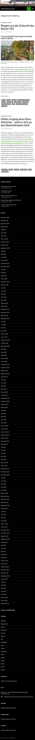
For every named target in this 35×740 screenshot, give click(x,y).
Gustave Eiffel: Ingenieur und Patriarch (11, 200)
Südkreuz (25, 102)
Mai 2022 (3, 294)
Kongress (10, 102)
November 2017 (5, 435)
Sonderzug (18, 102)
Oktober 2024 (4, 245)
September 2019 (5, 373)
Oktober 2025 (4, 220)
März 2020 (4, 355)
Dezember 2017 (5, 432)
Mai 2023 (3, 272)
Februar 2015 (4, 524)
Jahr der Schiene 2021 (24, 100)
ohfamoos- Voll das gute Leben (9, 681)
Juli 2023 (3, 269)
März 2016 (4, 490)
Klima (3, 102)
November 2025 (5, 217)
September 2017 (5, 441)
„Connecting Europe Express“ (23, 69)
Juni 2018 (3, 413)
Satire (2, 654)
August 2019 (4, 376)
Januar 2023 (4, 278)
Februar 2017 (4, 462)
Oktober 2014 (4, 536)
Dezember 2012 (5, 603)
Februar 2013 (4, 597)
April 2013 (4, 591)
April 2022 (4, 297)
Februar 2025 (4, 239)
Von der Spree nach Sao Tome (8, 204)
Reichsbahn (24, 169)
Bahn (3, 100)
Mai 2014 (3, 551)
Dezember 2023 (5, 263)
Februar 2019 (4, 392)
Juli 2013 (3, 582)
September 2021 (5, 318)
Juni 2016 (3, 481)
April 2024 (4, 257)
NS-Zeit (16, 169)
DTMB (8, 100)
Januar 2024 (4, 260)
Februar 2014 (4, 560)
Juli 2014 (3, 545)
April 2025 (4, 232)
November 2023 (5, 266)
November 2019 (5, 367)
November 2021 (5, 312)
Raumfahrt (4, 651)
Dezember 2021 (5, 309)
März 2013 (4, 594)
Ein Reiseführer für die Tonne (8, 186)
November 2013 (5, 570)
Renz (30, 169)
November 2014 (5, 533)
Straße (2, 663)
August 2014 (4, 542)
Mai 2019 (3, 386)
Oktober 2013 (4, 573)
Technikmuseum (6, 104)
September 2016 (5, 475)
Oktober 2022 (4, 285)
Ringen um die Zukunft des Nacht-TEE (17, 27)
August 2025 (4, 226)
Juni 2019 (3, 383)
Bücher (3, 627)
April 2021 (4, 331)
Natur (2, 645)
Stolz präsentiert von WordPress (8, 738)
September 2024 (5, 248)
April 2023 (4, 275)
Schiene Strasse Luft (8, 9)
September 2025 (5, 223)
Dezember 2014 (5, 530)
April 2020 (4, 352)
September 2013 (5, 576)
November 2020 (5, 340)
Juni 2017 (3, 450)
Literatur (3, 633)
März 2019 (4, 389)
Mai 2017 (3, 453)
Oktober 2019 (4, 370)
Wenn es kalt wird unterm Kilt (9, 195)
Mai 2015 (3, 517)
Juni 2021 (3, 324)
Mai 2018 (3, 416)
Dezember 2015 (5, 496)
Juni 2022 (3, 291)
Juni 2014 (3, 548)
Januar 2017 (4, 465)
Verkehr (4, 106)
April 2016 (4, 487)
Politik (2, 648)
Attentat (4, 169)
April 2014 (4, 554)
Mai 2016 (3, 484)
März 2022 (4, 300)
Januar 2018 (4, 429)
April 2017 (4, 456)
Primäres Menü (33, 9)
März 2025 (4, 236)
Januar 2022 (4, 306)
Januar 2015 (4, 527)
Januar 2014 (4, 563)
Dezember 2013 (5, 566)
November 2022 (5, 282)
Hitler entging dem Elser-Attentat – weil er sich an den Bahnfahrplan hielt (16, 122)
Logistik (3, 636)
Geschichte (4, 630)
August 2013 (4, 579)
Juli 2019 (3, 380)
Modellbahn (4, 642)
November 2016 (5, 471)
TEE (13, 104)
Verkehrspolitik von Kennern (8, 708)
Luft (2, 639)
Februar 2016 (4, 493)
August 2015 (4, 508)
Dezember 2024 (5, 242)
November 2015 (5, 499)
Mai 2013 (3, 588)
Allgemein (4, 22)
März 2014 (4, 557)
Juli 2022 (3, 288)
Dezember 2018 (5, 398)
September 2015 (5, 505)
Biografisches (4, 624)
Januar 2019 (4, 395)
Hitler (10, 169)
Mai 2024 (3, 254)
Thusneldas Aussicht (6, 191)
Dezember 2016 (5, 468)
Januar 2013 (4, 600)
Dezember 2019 (5, 364)
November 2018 (5, 401)
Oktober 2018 (4, 404)
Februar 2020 (4, 358)
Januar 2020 (4, 361)
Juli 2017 (3, 447)
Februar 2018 (4, 426)
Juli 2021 (3, 321)
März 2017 (4, 459)
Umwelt (3, 670)
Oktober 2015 (4, 502)
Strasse (3, 660)
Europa (14, 100)
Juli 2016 (3, 478)
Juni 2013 (3, 585)
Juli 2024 (3, 251)
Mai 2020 (3, 349)
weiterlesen (5, 96)
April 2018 (4, 419)
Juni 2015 (3, 514)
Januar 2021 (4, 337)
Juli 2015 (3, 511)
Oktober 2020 (4, 343)
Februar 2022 (4, 303)
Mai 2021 (3, 327)
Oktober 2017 (4, 438)
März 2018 (4, 422)
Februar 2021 (4, 334)
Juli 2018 (3, 410)
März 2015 (4, 521)
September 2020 (5, 346)
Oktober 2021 (4, 315)
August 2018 (4, 407)
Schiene (9, 22)
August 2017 (4, 444)
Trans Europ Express (22, 104)
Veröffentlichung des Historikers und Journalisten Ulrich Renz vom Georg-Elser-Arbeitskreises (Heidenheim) (17, 141)
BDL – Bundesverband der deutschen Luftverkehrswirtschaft (17, 696)
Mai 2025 (3, 229)
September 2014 (5, 539)
